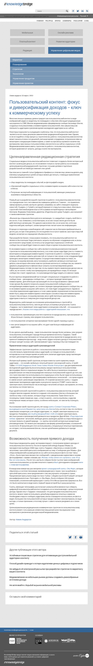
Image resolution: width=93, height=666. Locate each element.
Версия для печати (80, 537)
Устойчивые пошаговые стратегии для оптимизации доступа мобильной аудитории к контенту (43, 556)
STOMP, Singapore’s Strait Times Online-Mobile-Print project (40, 365)
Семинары (67, 21)
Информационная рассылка (67, 16)
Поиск (67, 11)
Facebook (73, 11)
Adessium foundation (51, 641)
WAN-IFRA (68, 640)
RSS (87, 11)
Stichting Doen (38, 641)
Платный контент (27, 41)
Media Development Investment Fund (18, 641)
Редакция (27, 50)
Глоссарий (77, 21)
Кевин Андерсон (15, 95)
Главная (40, 21)
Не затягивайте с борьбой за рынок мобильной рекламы (35, 585)
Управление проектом (23, 83)
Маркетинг (17, 60)
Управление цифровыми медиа (65, 50)
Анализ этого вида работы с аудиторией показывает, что (46, 309)
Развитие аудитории (65, 41)
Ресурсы (49, 21)
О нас (86, 21)
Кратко (58, 21)
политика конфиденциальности (15, 630)
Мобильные (27, 32)
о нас (32, 630)
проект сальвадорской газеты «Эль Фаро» (58, 468)
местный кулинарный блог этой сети (43, 414)
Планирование (20, 64)
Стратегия (17, 69)
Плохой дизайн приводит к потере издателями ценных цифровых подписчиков (46, 563)
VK (82, 11)
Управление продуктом (23, 78)
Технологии (18, 74)
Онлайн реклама (65, 32)
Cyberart (84, 656)
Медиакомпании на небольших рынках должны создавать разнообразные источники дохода (43, 578)
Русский (83, 16)
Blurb (56, 462)
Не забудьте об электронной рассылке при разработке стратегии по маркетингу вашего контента (46, 570)
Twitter (78, 11)
